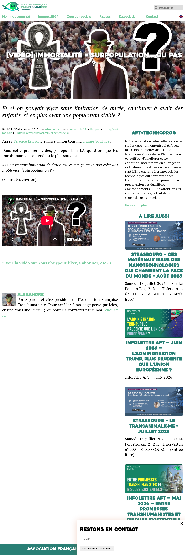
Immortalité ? (48, 16)
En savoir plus (136, 205)
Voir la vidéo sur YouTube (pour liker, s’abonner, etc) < (57, 262)
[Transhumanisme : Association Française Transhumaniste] (24, 6)
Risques (104, 16)
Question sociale (78, 16)
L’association (128, 16)
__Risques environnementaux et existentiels (41, 132)
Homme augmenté (16, 16)
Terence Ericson (27, 141)
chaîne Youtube (96, 141)
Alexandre (52, 129)
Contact (152, 16)
